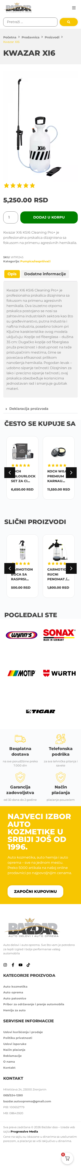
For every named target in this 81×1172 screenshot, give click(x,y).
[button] (74, 8)
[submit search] (69, 22)
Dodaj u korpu (49, 217)
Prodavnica (31, 37)
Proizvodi (52, 37)
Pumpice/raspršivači (35, 261)
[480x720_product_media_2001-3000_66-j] (40, 126)
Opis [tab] (12, 274)
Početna (9, 37)
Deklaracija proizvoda (28, 409)
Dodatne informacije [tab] (45, 274)
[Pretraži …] (30, 22)
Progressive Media (24, 1131)
